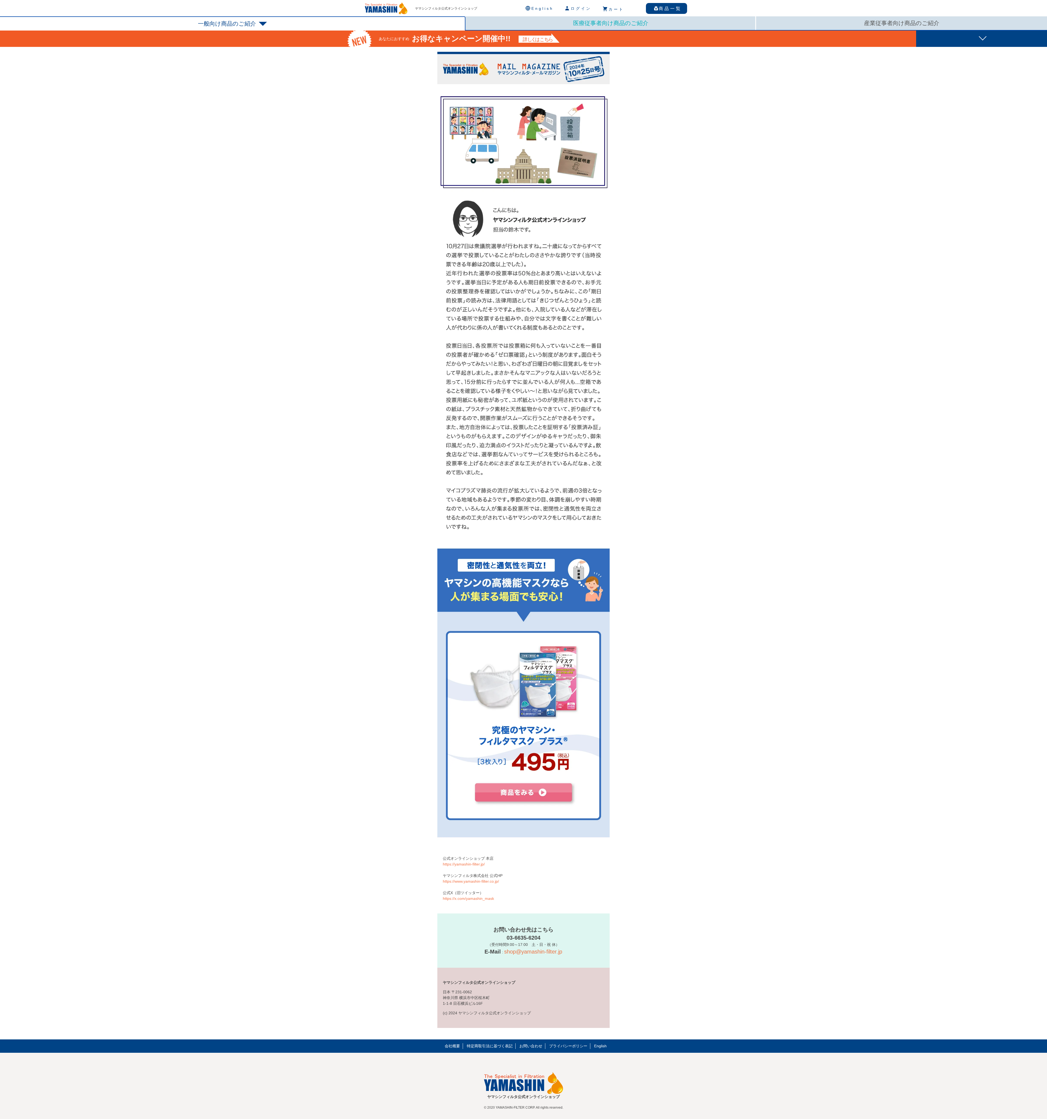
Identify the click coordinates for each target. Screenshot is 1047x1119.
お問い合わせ (530, 1046)
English (600, 1046)
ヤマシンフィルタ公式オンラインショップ (446, 8)
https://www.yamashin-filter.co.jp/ (471, 881)
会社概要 (452, 1046)
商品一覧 (670, 8)
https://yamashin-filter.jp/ (464, 864)
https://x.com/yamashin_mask (468, 898)
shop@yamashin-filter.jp (533, 952)
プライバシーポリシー (568, 1046)
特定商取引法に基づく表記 (490, 1046)
